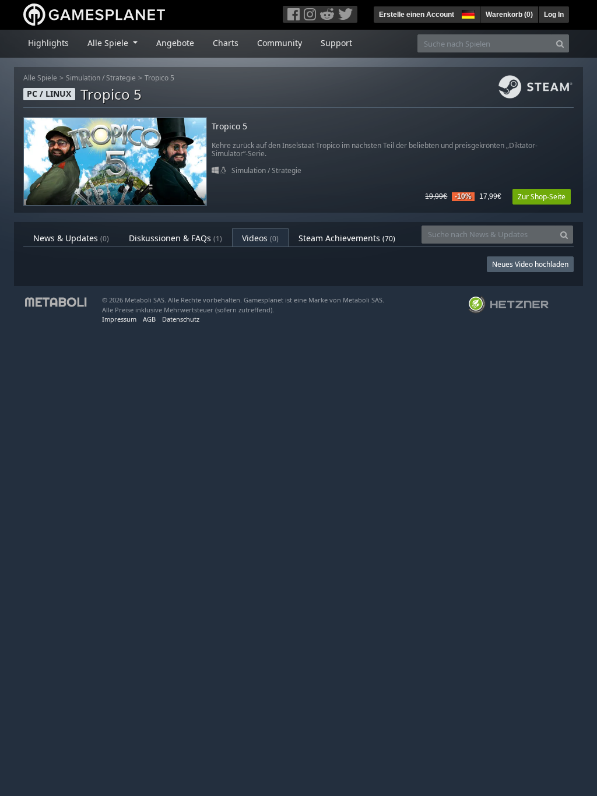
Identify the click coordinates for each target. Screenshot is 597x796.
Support (336, 42)
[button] (467, 13)
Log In (554, 14)
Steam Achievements (346, 238)
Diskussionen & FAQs (175, 238)
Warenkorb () (509, 14)
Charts (225, 42)
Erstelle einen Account (416, 14)
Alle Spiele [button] (109, 42)
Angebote (175, 42)
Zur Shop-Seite (542, 197)
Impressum (119, 319)
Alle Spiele (40, 77)
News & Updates (71, 238)
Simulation (83, 77)
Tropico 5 (159, 77)
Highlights (48, 42)
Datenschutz (180, 319)
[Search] (560, 43)
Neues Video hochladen (530, 264)
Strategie (121, 77)
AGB (149, 319)
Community (279, 42)
